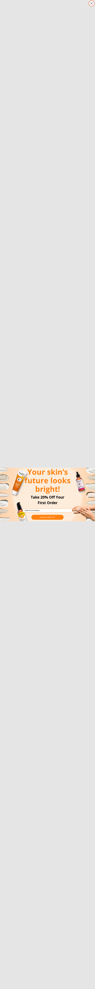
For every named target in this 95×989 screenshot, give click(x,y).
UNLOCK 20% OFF (47, 517)
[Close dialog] (91, 3)
